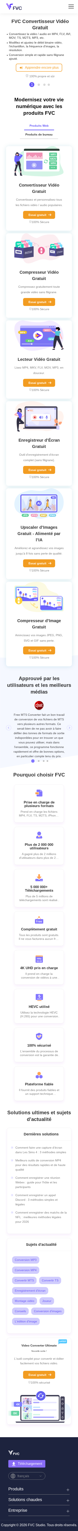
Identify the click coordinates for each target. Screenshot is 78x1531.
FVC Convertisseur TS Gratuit (40, 24)
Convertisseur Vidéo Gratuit (39, 184)
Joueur (46, 1278)
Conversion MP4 (26, 1248)
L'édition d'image (26, 1299)
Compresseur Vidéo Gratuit (39, 271)
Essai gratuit (37, 211)
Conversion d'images (48, 1289)
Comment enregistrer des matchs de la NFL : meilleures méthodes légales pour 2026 (41, 1195)
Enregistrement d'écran (30, 1268)
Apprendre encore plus (41, 64)
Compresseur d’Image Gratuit (39, 620)
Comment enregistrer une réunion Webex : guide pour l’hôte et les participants (37, 1160)
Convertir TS (50, 1258)
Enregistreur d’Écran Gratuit (39, 439)
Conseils (20, 1289)
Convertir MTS (24, 1258)
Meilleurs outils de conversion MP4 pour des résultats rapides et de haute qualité (40, 1142)
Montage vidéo (24, 1278)
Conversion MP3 (26, 1237)
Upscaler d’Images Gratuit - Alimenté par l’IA (39, 529)
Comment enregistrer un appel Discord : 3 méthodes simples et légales (36, 1177)
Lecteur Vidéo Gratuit (39, 355)
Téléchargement (30, 1441)
